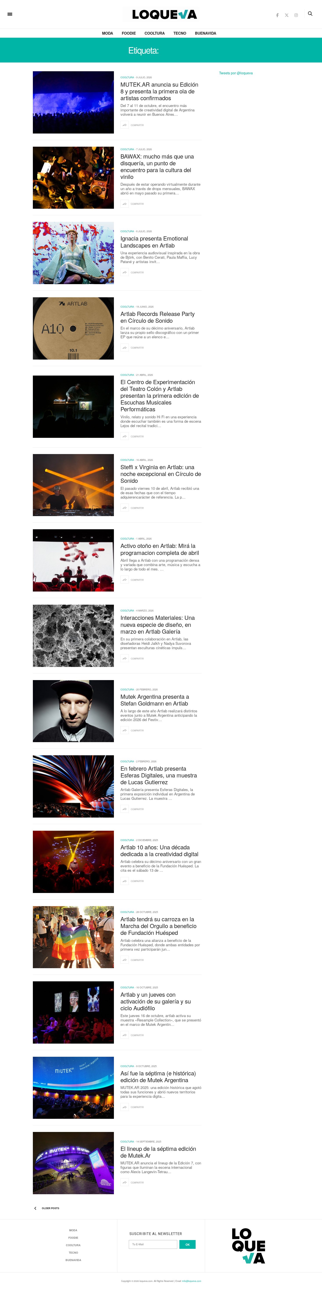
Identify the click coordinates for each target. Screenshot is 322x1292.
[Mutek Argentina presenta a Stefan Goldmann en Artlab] (73, 711)
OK (188, 1244)
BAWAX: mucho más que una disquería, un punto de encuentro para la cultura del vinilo (157, 166)
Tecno (179, 33)
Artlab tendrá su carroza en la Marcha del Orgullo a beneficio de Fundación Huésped (158, 925)
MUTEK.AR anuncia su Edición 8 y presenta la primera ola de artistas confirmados (159, 91)
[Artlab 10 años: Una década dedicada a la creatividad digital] (73, 862)
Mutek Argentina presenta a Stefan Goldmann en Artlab (154, 699)
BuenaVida (205, 33)
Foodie (129, 33)
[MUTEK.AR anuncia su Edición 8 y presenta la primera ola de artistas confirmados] (73, 102)
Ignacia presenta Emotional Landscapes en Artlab (154, 241)
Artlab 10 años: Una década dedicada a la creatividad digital (159, 850)
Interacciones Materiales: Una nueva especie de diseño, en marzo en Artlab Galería (157, 624)
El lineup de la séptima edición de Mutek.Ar (158, 1151)
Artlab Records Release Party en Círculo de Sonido (157, 316)
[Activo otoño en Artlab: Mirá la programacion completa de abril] (73, 560)
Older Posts (50, 1208)
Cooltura (155, 33)
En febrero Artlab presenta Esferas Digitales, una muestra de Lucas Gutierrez (158, 775)
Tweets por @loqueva (236, 72)
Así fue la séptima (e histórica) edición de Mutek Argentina (158, 1076)
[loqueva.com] (38, 13)
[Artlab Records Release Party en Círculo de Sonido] (73, 328)
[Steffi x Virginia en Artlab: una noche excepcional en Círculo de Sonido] (73, 485)
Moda (107, 33)
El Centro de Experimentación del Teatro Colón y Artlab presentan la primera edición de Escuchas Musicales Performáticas (159, 395)
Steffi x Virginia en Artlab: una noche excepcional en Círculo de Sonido (160, 473)
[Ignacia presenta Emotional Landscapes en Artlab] (73, 253)
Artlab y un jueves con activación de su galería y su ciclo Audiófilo (155, 1001)
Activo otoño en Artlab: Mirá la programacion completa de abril (159, 548)
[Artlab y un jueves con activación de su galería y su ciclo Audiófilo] (73, 1012)
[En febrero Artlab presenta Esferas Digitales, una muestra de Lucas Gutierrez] (73, 786)
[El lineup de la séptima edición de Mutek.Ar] (73, 1163)
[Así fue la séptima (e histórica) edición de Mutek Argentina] (73, 1088)
